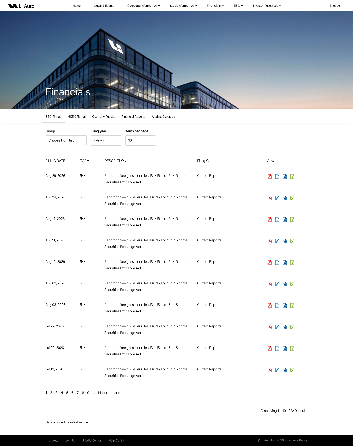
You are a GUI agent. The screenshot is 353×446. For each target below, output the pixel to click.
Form (84, 160)
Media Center (92, 440)
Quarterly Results (103, 116)
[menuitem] (79, 5)
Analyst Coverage (163, 116)
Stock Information (182, 5)
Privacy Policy (298, 440)
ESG (237, 5)
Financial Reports (133, 116)
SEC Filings (53, 116)
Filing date (55, 160)
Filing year (98, 131)
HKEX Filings (77, 116)
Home (77, 5)
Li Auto (53, 440)
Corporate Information (142, 5)
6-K (83, 175)
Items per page (136, 131)
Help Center (116, 440)
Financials (214, 5)
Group (50, 131)
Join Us (71, 440)
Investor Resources (265, 5)
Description (115, 160)
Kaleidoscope (79, 422)
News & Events (104, 5)
